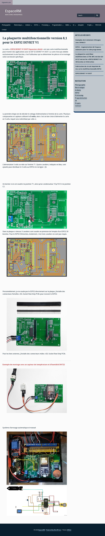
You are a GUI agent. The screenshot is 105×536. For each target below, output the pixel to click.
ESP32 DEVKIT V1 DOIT (83, 73)
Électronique (18, 25)
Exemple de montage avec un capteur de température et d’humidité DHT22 (34, 365)
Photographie (6, 25)
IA (73, 25)
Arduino (27, 25)
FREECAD (98, 25)
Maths (67, 25)
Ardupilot (81, 25)
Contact (4, 29)
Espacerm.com (6, 2)
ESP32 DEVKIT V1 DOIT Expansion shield (26, 49)
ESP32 (36, 25)
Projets (89, 25)
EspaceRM (13, 11)
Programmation (57, 25)
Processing (45, 25)
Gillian (69, 530)
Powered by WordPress (53, 530)
